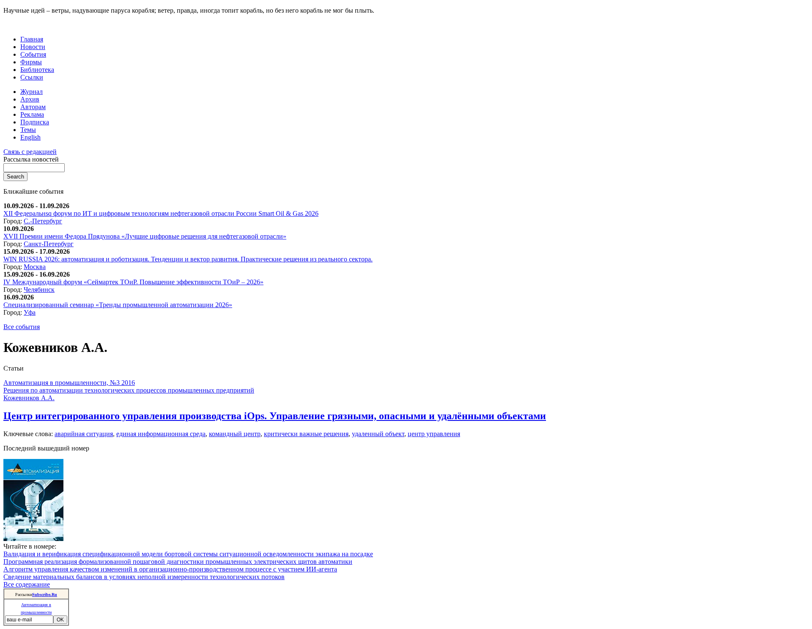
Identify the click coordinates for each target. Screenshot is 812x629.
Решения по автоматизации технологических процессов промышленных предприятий (128, 390)
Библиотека (37, 69)
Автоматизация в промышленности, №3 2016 (69, 382)
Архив (29, 99)
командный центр (235, 433)
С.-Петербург (43, 221)
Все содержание (26, 584)
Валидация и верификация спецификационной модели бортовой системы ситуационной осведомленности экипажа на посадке (188, 554)
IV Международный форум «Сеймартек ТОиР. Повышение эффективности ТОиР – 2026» (133, 282)
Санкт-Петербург (49, 243)
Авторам (33, 106)
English (30, 137)
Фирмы (31, 62)
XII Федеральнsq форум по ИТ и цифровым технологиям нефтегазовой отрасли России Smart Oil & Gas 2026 (160, 213)
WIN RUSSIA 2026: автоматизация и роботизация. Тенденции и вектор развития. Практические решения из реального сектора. (188, 259)
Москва (35, 266)
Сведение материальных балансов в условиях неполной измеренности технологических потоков (144, 576)
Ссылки (31, 77)
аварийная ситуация (84, 433)
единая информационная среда (161, 433)
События (33, 54)
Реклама (32, 114)
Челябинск (39, 289)
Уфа (30, 312)
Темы (28, 129)
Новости (32, 46)
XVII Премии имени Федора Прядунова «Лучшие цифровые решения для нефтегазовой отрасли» (144, 236)
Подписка (34, 122)
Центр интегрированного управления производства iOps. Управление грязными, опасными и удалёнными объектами (274, 415)
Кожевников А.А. (29, 397)
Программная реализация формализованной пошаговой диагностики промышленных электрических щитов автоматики (177, 561)
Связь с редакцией (30, 151)
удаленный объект (378, 433)
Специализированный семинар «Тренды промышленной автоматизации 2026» (117, 304)
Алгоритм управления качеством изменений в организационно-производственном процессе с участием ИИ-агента (170, 569)
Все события (21, 326)
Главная (31, 39)
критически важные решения (306, 433)
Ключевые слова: (29, 433)
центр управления (434, 433)
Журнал (31, 91)
